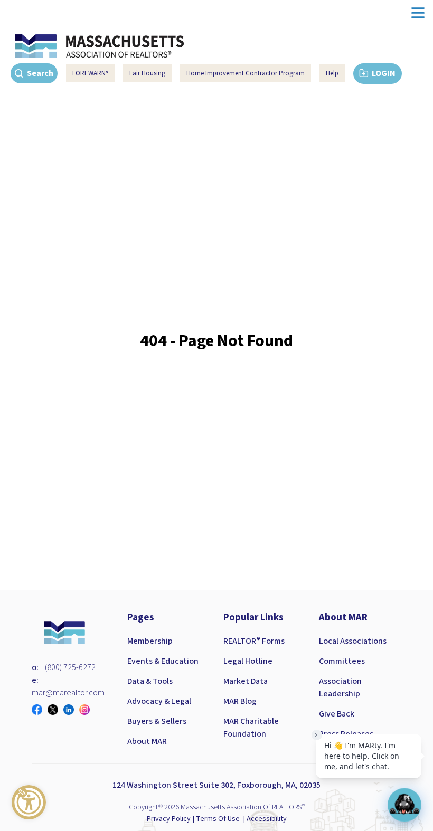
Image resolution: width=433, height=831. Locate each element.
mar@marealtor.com (68, 693)
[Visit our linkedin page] (71, 709)
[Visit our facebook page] (40, 709)
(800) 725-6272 (70, 667)
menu (418, 13)
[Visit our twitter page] (55, 709)
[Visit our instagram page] (87, 709)
